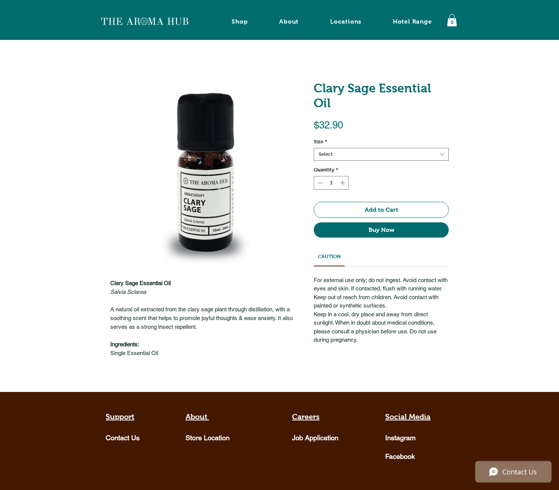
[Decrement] (319, 182)
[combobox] (381, 154)
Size (320, 141)
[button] (452, 20)
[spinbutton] (331, 182)
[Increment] (343, 182)
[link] (329, 256)
